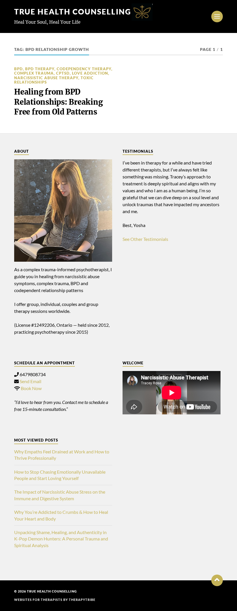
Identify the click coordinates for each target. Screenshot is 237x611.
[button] (217, 580)
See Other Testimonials (145, 239)
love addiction (90, 73)
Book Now (31, 388)
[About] (63, 210)
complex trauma (34, 73)
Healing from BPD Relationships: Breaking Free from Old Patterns (58, 102)
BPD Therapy (39, 69)
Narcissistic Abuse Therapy (46, 77)
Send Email (30, 381)
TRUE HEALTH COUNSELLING (72, 11)
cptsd (63, 73)
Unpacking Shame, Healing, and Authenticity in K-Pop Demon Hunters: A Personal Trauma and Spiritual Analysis (61, 538)
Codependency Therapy (84, 69)
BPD (18, 69)
